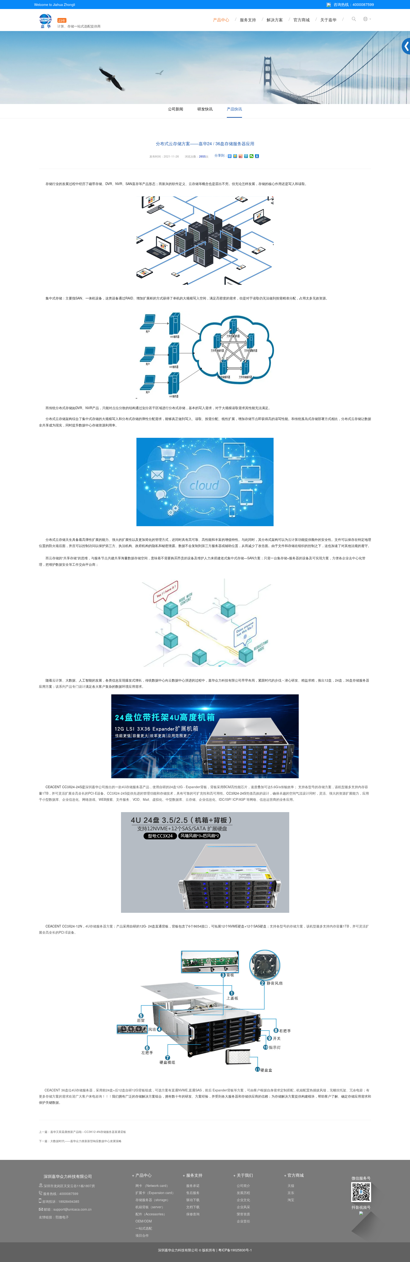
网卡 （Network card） (152, 1185)
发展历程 (243, 1192)
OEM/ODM (143, 1221)
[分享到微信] (252, 156)
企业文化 (243, 1199)
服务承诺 (193, 1185)
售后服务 (193, 1192)
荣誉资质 (243, 1214)
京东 (291, 1192)
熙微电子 (62, 1217)
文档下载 (193, 1206)
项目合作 (142, 1235)
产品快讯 (234, 109)
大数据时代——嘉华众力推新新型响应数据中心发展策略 (85, 1141)
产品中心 (221, 20)
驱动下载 (193, 1199)
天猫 (291, 1185)
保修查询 (193, 1214)
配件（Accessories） (151, 1214)
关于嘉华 (328, 20)
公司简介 (243, 1185)
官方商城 (302, 20)
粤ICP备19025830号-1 (235, 1250)
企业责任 (243, 1221)
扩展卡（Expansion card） (155, 1192)
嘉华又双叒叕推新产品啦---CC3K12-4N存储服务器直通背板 (88, 1132)
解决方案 (275, 20)
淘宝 (291, 1199)
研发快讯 (205, 109)
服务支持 (248, 20)
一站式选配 (143, 1228)
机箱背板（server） (150, 1206)
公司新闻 (175, 109)
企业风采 (243, 1206)
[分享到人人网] (257, 156)
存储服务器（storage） (152, 1199)
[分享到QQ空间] (235, 156)
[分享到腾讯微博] (246, 156)
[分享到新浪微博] (241, 156)
